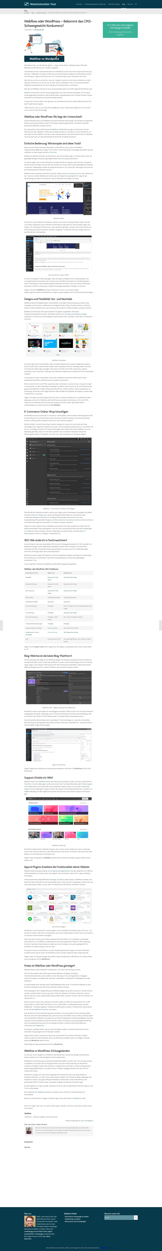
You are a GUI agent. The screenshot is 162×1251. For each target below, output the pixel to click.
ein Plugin (52, 880)
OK (113, 1248)
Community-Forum (74, 173)
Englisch (90, 1121)
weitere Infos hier (49, 152)
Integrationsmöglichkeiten (60, 871)
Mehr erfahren (105, 1248)
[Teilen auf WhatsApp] (27, 1147)
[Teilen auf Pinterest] (28, 1147)
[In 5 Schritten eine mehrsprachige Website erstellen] (160, 625)
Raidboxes (39, 1026)
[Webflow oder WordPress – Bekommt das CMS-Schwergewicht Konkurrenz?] (58, 47)
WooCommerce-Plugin (35, 515)
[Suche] (136, 4)
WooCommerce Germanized (64, 520)
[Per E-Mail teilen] (29, 1147)
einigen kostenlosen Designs (76, 314)
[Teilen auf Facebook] (24, 1147)
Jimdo (29, 152)
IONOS (68, 1016)
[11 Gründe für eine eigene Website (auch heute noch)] (1, 625)
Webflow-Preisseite (41, 1009)
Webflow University (46, 782)
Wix (91, 150)
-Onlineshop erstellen (72, 1219)
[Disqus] (61, 1178)
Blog (25, 11)
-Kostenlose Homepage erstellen (76, 1217)
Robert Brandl (39, 30)
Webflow (27, 93)
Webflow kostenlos (45, 1092)
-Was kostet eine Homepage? (75, 1221)
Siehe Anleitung (52, 628)
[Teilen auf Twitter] (25, 1147)
